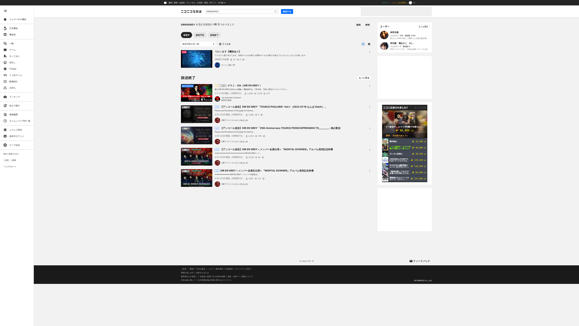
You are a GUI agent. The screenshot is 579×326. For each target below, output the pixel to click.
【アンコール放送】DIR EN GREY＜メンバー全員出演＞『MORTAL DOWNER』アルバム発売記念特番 (276, 149)
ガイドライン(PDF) (243, 269)
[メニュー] (370, 52)
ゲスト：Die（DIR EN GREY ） (245, 85)
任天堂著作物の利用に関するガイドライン (215, 280)
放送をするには (202, 273)
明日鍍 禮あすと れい (401, 43)
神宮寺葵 (394, 32)
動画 (170, 3)
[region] (17, 165)
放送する (287, 11)
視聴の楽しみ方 (187, 273)
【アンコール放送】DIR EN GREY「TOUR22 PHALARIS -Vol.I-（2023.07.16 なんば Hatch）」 (273, 106)
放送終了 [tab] (214, 35)
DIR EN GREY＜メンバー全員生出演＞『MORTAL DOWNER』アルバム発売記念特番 (267, 170)
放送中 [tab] (186, 35)
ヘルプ (210, 269)
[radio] (363, 44)
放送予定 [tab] (200, 35)
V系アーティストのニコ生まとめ (234, 120)
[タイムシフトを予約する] (209, 53)
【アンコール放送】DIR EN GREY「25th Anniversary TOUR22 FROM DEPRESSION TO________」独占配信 (280, 127)
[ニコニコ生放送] (191, 11)
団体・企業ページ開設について (240, 276)
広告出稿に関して (188, 280)
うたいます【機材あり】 (228, 51)
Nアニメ (212, 3)
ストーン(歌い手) (228, 65)
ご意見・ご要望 (187, 269)
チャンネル (190, 3)
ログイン (385, 3)
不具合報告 (200, 269)
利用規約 (229, 269)
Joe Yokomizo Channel (231, 97)
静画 (176, 3)
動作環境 (219, 269)
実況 (206, 3)
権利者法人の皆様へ (189, 276)
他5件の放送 (226, 100)
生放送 (182, 3)
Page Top (306, 261)
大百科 (199, 3)
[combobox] (242, 11)
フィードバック (421, 260)
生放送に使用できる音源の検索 (212, 276)
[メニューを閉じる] (5, 11)
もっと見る (364, 77)
